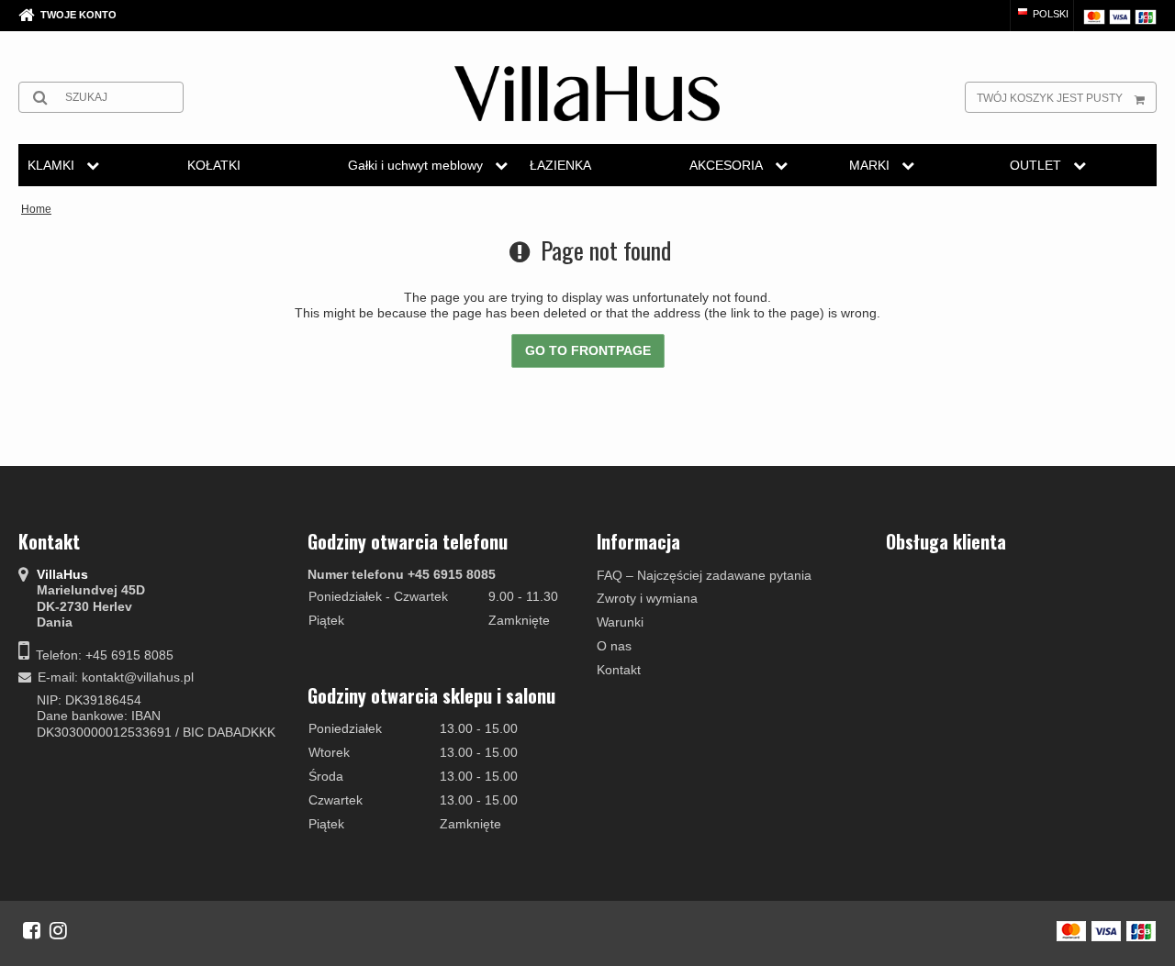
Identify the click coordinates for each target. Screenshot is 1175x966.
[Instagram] (58, 930)
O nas (614, 645)
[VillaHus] (587, 93)
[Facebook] (31, 930)
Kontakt (619, 669)
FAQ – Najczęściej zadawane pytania (704, 575)
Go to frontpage (588, 350)
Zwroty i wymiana (647, 598)
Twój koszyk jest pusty (1050, 98)
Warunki (620, 622)
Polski (1049, 13)
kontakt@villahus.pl (138, 677)
